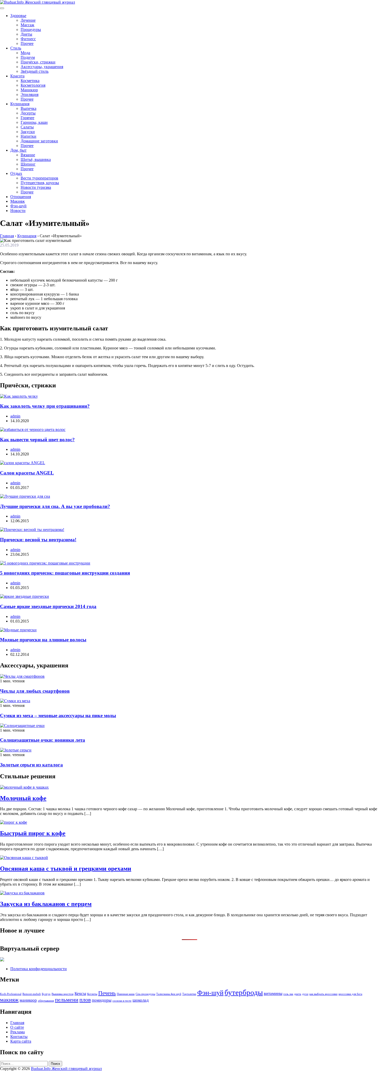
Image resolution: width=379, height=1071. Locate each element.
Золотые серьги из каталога (31, 764)
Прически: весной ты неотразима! (38, 539)
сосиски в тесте (121, 1000)
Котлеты (92, 994)
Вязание (28, 155)
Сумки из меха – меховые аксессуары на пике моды (58, 715)
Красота (17, 76)
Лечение (28, 20)
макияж (9, 1000)
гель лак (288, 994)
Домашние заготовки (39, 141)
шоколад (141, 1000)
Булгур (46, 994)
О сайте (17, 1027)
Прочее (27, 43)
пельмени (66, 1000)
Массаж (27, 25)
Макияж (17, 201)
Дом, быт (18, 150)
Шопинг (28, 164)
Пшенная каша (126, 994)
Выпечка (28, 108)
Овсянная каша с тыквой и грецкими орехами (65, 868)
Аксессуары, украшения (42, 66)
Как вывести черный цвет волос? (37, 439)
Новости (18, 210)
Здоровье (18, 15)
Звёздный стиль (34, 71)
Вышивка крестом (62, 994)
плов (85, 1000)
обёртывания (46, 1000)
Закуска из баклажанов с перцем (46, 904)
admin (15, 416)
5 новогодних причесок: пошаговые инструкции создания (65, 573)
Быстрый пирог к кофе (32, 833)
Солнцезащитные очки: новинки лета (42, 740)
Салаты (27, 127)
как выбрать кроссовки (323, 994)
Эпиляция (29, 94)
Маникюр (29, 90)
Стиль (15, 48)
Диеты (26, 34)
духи (305, 994)
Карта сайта (20, 1041)
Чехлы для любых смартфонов (35, 691)
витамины (273, 993)
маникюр (28, 1000)
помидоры (101, 1000)
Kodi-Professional (10, 994)
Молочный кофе (23, 798)
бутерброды (244, 992)
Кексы (80, 993)
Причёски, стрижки (38, 62)
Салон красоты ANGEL (27, 473)
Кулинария (19, 104)
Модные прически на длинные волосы (43, 639)
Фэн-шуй (18, 206)
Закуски (28, 131)
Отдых (16, 173)
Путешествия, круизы (40, 183)
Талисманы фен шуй (168, 994)
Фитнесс (28, 39)
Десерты (28, 113)
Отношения (20, 196)
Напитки (28, 136)
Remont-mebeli (31, 994)
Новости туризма (36, 187)
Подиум (28, 57)
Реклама (17, 1032)
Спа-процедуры (145, 994)
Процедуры (31, 29)
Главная (17, 1022)
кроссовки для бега (350, 994)
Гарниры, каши (34, 122)
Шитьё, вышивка (36, 159)
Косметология (33, 85)
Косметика (30, 80)
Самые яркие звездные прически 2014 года (48, 606)
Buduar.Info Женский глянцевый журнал (66, 1068)
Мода (25, 53)
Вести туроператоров (39, 178)
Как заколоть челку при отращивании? (45, 406)
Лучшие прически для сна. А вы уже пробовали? (55, 506)
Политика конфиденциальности (38, 969)
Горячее (27, 118)
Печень (107, 993)
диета (297, 994)
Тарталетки (189, 994)
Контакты (19, 1036)
